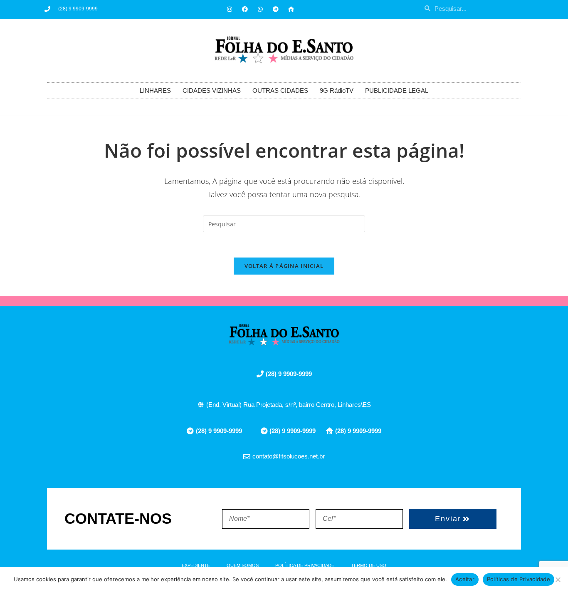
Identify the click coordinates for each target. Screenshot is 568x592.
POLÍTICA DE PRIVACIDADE (304, 565)
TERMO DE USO (368, 565)
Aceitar (464, 579)
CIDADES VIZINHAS (212, 90)
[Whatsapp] (260, 9)
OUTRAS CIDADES (280, 90)
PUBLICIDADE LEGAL (396, 90)
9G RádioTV (336, 90)
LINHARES (155, 90)
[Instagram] (229, 9)
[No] (557, 579)
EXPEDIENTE (196, 565)
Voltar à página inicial (284, 266)
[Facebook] (245, 9)
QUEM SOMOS (243, 565)
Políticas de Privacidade (518, 579)
